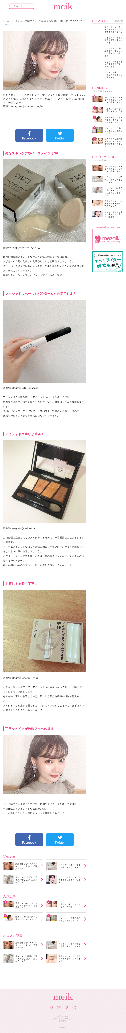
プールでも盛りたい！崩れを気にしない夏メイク (113, 74)
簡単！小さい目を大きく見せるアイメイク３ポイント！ (26, 919)
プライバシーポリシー (63, 1019)
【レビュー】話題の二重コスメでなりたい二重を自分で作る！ (26, 879)
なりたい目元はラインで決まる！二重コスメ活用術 (70, 879)
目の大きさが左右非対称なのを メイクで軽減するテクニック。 (113, 142)
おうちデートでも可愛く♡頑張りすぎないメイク (70, 866)
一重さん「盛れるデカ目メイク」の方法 (70, 905)
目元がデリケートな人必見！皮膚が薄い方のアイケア (70, 958)
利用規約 (63, 1021)
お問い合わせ (63, 1016)
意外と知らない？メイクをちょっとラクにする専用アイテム (26, 866)
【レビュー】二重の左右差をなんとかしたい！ (70, 919)
